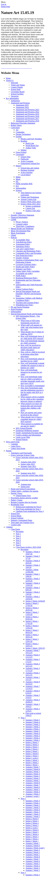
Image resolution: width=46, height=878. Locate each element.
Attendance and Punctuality (21, 453)
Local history (26, 175)
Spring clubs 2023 (28, 464)
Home (8, 78)
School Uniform (17, 518)
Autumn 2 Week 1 (33, 781)
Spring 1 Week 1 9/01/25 (35, 648)
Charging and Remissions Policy (28, 251)
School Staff (15, 89)
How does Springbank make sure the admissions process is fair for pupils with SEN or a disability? (32, 391)
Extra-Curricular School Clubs (22, 455)
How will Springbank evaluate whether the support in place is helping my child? (32, 365)
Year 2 (18, 536)
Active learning (27, 172)
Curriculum (15, 128)
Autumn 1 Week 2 (33, 794)
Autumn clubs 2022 (28, 462)
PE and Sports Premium (20, 307)
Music (18, 179)
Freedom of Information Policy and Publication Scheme (29, 261)
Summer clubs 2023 (28, 466)
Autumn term (26, 484)
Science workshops (33, 206)
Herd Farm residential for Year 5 (28, 509)
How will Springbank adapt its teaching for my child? (32, 360)
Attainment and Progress (20, 103)
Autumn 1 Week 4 (33, 792)
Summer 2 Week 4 (33, 722)
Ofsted (13, 235)
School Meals (16, 516)
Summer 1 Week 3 (33, 736)
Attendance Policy (23, 246)
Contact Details (17, 87)
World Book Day (32, 145)
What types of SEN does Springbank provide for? (30, 322)
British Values (16, 125)
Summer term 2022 (28, 473)
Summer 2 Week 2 (33, 803)
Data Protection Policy (24, 255)
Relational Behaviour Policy (27, 278)
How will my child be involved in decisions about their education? (33, 354)
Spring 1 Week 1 (32, 765)
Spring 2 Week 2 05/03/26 (32, 618)
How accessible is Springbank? (33, 386)
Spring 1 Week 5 (32, 756)
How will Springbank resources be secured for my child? (31, 372)
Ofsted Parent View (23, 496)
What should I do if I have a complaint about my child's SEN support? (31, 419)
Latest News (15, 446)
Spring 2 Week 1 (32, 751)
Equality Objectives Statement (22, 215)
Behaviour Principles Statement (23, 123)
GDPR (13, 220)
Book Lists (30, 143)
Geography (20, 154)
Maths (18, 177)
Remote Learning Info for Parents (24, 502)
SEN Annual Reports (24, 428)
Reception (20, 531)
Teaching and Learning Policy (27, 303)
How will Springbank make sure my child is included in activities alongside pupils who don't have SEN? (32, 380)
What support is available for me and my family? (32, 425)
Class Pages (15, 529)
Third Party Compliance (25, 226)
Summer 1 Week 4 (33, 733)
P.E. (17, 181)
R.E (17, 186)
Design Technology (23, 134)
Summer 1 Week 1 (33, 740)
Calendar (14, 444)
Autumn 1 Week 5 (33, 789)
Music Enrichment (18, 233)
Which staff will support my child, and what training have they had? (32, 327)
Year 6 (18, 545)
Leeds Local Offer (23, 437)
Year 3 (18, 538)
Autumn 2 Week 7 (33, 767)
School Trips (25, 157)
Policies (14, 237)
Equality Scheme (22, 258)
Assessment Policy (23, 244)
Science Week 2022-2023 (30, 202)
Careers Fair (30, 208)
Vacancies (15, 96)
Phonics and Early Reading (31, 139)
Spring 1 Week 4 (32, 834)
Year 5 (18, 543)
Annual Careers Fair (28, 199)
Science (19, 190)
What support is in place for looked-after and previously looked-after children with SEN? (31, 407)
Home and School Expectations (23, 489)
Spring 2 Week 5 (32, 742)
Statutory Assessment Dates (21, 520)
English (19, 137)
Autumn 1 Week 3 (33, 868)
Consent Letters (22, 224)
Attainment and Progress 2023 (27, 110)
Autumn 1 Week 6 (33, 787)
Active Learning (27, 161)
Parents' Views (16, 493)
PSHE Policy (21, 276)
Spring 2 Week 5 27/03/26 (32, 604)
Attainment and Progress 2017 (27, 119)
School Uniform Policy (25, 289)
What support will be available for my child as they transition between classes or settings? (32, 399)
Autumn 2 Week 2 (33, 778)
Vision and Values (18, 85)
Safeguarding (21, 188)
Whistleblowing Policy (24, 305)
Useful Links (16, 525)
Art (17, 130)
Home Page (5, 6)
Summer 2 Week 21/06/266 (32, 571)
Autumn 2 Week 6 (33, 769)
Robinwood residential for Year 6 (28, 507)
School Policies (22, 439)
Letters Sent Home (18, 448)
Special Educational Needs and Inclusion (26, 314)
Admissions (15, 101)
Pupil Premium (16, 309)
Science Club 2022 (33, 211)
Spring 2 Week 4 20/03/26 (32, 609)
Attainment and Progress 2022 (27, 112)
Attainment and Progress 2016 (27, 121)
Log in (3, 4)
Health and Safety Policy (25, 267)
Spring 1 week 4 (32, 758)
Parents (9, 451)
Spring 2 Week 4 (32, 745)
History (18, 166)
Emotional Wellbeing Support (27, 430)
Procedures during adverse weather (24, 498)
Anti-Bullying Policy (24, 242)
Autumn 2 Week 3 (33, 776)
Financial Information (19, 217)
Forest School (21, 152)
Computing (20, 132)
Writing (23, 150)
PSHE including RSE (24, 184)
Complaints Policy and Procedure (29, 253)
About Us (9, 80)
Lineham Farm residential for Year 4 (30, 511)
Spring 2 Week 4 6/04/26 (35, 601)
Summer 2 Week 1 (33, 729)
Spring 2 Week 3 (32, 747)
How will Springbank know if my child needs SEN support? (32, 337)
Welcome (14, 83)
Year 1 (18, 534)
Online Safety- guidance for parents (24, 491)
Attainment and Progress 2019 (27, 114)
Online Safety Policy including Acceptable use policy (27, 272)
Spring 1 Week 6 (32, 754)
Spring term (25, 487)
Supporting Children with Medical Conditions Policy (29, 299)
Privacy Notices (22, 222)
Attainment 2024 (22, 107)
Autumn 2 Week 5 (33, 772)
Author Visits (31, 148)
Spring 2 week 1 (32, 828)
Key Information (12, 98)
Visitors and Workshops (30, 197)
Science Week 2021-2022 (30, 204)
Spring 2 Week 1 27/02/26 (32, 622)
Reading (24, 141)
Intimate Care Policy (24, 269)
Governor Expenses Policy (26, 264)
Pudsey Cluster (16, 500)
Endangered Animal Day (30, 163)
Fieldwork (25, 159)
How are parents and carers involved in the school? (31, 414)
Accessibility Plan (23, 240)
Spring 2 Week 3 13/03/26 (32, 613)
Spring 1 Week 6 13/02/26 (32, 627)
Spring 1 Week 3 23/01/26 (32, 640)
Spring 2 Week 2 (32, 749)
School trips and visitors (30, 168)
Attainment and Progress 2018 (27, 116)
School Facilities (17, 94)
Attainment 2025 (22, 105)
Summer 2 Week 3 (33, 724)
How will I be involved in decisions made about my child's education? (31, 347)
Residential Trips (17, 505)
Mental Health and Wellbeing (22, 229)
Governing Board (17, 92)
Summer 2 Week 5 (33, 720)
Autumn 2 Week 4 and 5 (35, 848)
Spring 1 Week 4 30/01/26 (32, 636)
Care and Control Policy (25, 249)
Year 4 (18, 540)
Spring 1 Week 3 (32, 760)
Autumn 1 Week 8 (33, 783)
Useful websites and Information (28, 435)
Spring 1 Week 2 (32, 763)
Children (9, 527)
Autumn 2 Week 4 (33, 774)
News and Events (13, 442)
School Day (15, 513)
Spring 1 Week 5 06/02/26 (32, 631)
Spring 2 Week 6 (32, 819)
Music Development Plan (20, 231)
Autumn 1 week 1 (32, 796)
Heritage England (27, 170)
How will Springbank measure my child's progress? (32, 342)
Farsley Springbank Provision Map (29, 433)
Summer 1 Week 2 (33, 727)
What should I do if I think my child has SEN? (32, 333)
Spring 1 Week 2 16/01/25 (32, 645)
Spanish (19, 213)
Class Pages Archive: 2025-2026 (28, 547)
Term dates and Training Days (22, 522)
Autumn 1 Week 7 (33, 785)
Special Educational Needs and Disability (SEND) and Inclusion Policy (28, 293)
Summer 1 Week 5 (33, 731)
